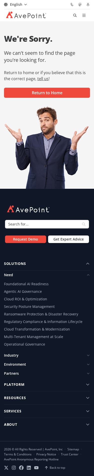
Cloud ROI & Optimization (25, 299)
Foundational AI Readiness (26, 283)
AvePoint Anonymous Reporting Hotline (31, 459)
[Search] (84, 224)
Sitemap (73, 449)
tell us (43, 78)
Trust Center (69, 454)
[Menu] (84, 15)
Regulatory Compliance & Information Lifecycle (43, 321)
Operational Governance (24, 344)
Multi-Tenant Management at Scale (33, 336)
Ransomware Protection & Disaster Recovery (41, 314)
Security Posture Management (29, 306)
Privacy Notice (46, 454)
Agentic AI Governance (23, 291)
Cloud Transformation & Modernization (37, 329)
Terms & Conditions (18, 454)
